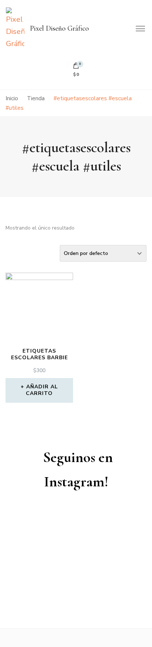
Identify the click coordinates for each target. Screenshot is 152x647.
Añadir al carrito (42, 390)
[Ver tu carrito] (76, 67)
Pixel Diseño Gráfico (59, 28)
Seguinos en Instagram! (78, 469)
